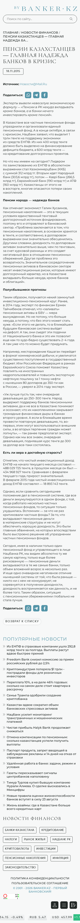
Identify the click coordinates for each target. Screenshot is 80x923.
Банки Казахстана (19, 830)
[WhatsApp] (28, 95)
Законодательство (20, 867)
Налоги (11, 839)
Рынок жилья (34, 839)
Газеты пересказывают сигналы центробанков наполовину (32, 774)
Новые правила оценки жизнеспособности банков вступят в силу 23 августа (41, 797)
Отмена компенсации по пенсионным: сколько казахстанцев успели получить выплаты (37, 740)
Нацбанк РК (61, 839)
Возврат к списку (22, 621)
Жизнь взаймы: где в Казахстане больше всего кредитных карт (38, 807)
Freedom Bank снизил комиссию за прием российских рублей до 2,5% (40, 661)
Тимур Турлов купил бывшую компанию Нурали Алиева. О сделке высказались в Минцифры (38, 786)
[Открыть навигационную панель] (64, 905)
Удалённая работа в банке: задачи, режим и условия (41, 765)
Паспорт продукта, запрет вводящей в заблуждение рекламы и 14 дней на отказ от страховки (41, 754)
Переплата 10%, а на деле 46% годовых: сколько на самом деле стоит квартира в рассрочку (38, 685)
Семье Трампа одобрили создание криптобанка (34, 697)
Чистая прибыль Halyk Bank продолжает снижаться (39, 729)
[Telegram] (36, 95)
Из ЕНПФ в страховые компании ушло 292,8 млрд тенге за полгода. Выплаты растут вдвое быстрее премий (41, 650)
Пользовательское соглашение (40, 883)
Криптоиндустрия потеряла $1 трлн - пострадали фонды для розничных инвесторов (35, 672)
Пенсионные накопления (25, 858)
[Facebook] (44, 95)
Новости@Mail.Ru (33, 84)
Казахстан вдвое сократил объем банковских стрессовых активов (33, 706)
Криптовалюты (17, 848)
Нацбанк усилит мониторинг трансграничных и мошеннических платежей (35, 718)
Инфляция (60, 858)
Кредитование (52, 830)
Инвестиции (46, 848)
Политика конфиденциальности (40, 878)
